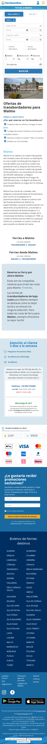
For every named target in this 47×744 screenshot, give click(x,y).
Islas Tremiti (32, 628)
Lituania (30, 637)
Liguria (10, 637)
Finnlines (27, 287)
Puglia (10, 656)
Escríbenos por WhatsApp (18, 357)
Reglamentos (7, 684)
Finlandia (12, 583)
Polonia (30, 651)
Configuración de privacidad (15, 739)
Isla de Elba (32, 605)
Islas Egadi (12, 624)
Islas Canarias (33, 619)
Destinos (36, 679)
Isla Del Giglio (33, 610)
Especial (36, 676)
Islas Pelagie (13, 628)
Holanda (11, 596)
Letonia (30, 633)
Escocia (10, 573)
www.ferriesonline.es (12, 3)
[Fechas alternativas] (25, 48)
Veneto (30, 665)
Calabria (30, 555)
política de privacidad (18, 511)
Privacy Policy (41, 711)
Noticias (36, 682)
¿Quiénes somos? (5, 677)
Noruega (11, 651)
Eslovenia (31, 573)
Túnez (10, 665)
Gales (29, 587)
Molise (29, 646)
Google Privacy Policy (15, 523)
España (10, 578)
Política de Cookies (23, 741)
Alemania (31, 551)
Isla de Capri (13, 605)
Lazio (9, 633)
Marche (30, 642)
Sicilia (29, 656)
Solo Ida (32, 14)
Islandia (30, 615)
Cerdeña (30, 560)
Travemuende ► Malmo (23, 245)
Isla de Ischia (13, 610)
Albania (11, 551)
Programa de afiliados (22, 684)
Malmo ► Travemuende (23, 259)
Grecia (29, 592)
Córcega (11, 564)
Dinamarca (12, 569)
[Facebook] (12, 692)
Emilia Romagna (34, 569)
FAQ (3, 681)
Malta (10, 642)
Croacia (30, 564)
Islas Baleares (14, 619)
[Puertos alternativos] (6, 48)
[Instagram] (5, 692)
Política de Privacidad (34, 739)
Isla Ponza (12, 615)
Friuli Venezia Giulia (14, 588)
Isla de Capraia (33, 601)
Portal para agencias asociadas (21, 678)
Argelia (10, 555)
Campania (12, 560)
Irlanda (11, 601)
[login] (38, 2)
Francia (30, 583)
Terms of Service (28, 523)
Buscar (23, 71)
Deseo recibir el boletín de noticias (22, 516)
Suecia (10, 660)
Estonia (30, 578)
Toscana (30, 660)
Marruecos (12, 646)
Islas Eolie (31, 624)
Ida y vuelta (13, 14)
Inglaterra (32, 596)
